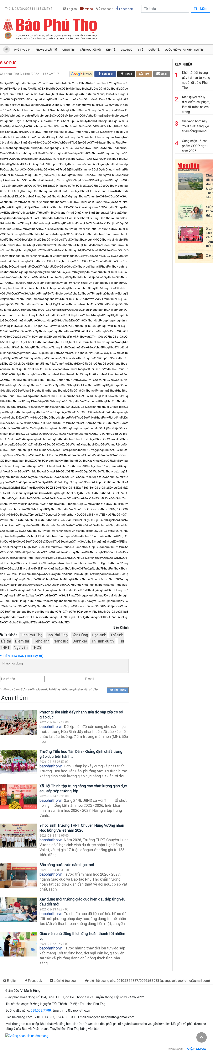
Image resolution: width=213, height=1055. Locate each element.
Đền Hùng (80, 635)
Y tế (140, 49)
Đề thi (6, 641)
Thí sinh (116, 635)
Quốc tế (154, 49)
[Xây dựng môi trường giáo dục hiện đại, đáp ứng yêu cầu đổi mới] (18, 910)
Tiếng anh (41, 641)
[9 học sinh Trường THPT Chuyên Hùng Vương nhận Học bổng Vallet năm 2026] (18, 836)
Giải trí (198, 49)
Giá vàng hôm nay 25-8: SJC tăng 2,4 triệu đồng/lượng (195, 126)
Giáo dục (126, 49)
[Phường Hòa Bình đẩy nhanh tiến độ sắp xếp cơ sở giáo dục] (18, 723)
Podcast (106, 9)
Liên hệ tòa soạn (65, 981)
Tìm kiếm (200, 9)
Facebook (125, 9)
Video (88, 9)
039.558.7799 (41, 1010)
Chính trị (68, 49)
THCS (36, 647)
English (71, 9)
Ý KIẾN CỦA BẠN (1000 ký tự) (21, 656)
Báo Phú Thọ (57, 635)
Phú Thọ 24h (22, 49)
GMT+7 (28, 9)
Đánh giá (79, 641)
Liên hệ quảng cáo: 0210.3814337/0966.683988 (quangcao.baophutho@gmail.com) (149, 981)
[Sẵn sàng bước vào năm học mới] (18, 875)
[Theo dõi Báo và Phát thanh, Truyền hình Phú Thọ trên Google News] (81, 74)
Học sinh (99, 635)
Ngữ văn (21, 647)
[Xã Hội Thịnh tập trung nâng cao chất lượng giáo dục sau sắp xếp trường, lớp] (18, 796)
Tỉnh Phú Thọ (31, 635)
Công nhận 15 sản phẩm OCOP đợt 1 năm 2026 (195, 146)
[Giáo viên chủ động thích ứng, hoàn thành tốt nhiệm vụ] (18, 944)
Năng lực (60, 641)
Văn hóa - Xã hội (90, 49)
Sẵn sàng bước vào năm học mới (67, 865)
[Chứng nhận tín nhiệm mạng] (26, 1036)
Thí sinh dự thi (103, 641)
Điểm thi (22, 641)
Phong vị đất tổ (46, 49)
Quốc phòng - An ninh (178, 49)
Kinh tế (110, 49)
